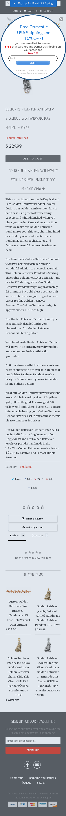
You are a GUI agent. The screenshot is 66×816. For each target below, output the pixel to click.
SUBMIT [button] (33, 62)
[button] (61, 19)
